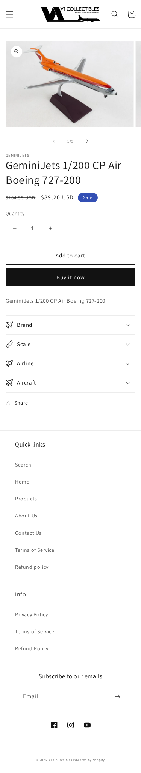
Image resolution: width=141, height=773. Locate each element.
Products (26, 498)
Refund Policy (32, 648)
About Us (26, 515)
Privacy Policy (31, 614)
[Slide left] (54, 141)
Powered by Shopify (89, 760)
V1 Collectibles (60, 760)
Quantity (15, 213)
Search (23, 464)
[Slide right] (87, 141)
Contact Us (28, 533)
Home (22, 481)
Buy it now (70, 277)
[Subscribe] (117, 696)
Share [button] (21, 402)
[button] (9, 14)
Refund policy (32, 567)
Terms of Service (35, 550)
